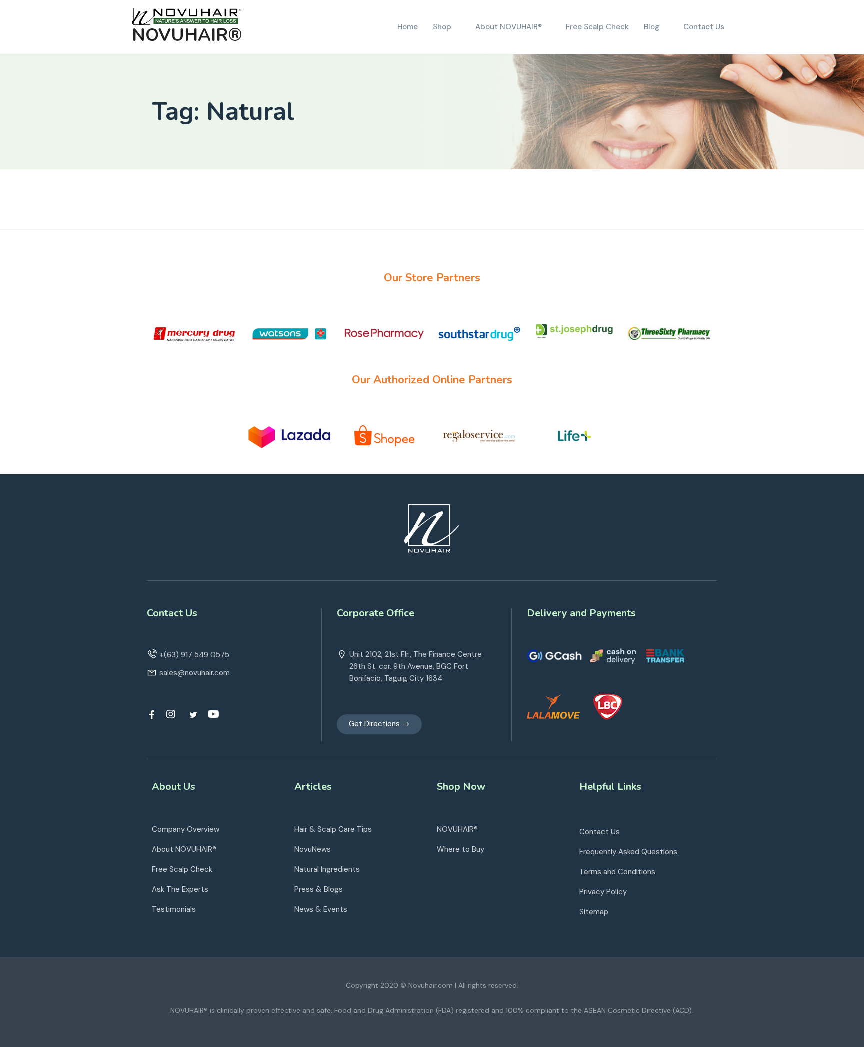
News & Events (321, 909)
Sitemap (594, 912)
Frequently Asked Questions (629, 852)
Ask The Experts (180, 889)
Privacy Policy (603, 892)
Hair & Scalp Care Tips (333, 829)
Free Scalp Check (182, 869)
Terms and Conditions (618, 872)
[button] (379, 724)
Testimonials (174, 909)
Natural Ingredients (327, 869)
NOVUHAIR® (187, 35)
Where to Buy (460, 849)
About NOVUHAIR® (184, 849)
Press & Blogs (318, 889)
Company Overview (186, 829)
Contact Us (600, 832)
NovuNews (312, 849)
